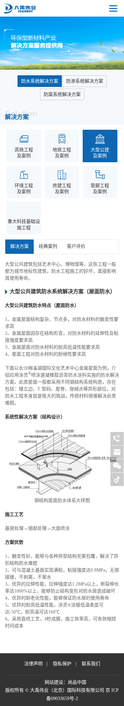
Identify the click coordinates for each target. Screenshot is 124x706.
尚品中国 (77, 682)
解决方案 (19, 246)
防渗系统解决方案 (84, 81)
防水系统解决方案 (39, 81)
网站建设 (54, 682)
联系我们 (91, 663)
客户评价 (76, 246)
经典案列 (48, 246)
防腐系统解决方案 (62, 94)
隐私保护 (62, 663)
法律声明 (33, 663)
